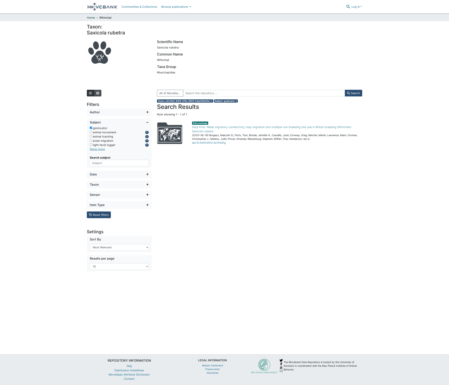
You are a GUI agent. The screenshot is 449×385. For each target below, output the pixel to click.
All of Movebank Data (171, 93)
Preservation (212, 369)
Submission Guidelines (129, 370)
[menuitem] (176, 6)
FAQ (129, 366)
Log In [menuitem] (355, 6)
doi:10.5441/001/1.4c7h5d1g (209, 142)
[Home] (102, 6)
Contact (129, 378)
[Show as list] (90, 93)
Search (355, 93)
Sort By (95, 239)
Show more (97, 149)
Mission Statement (212, 365)
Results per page (102, 258)
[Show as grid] (97, 93)
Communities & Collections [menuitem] (139, 6)
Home (91, 17)
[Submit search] (348, 7)
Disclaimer (213, 372)
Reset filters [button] (100, 215)
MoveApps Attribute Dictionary (129, 374)
